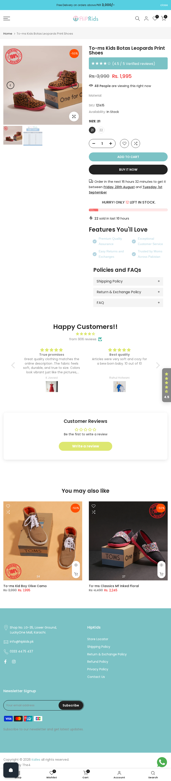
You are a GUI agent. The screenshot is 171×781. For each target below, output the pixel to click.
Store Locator (97, 639)
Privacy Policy (97, 669)
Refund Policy (97, 662)
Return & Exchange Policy (119, 292)
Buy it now (128, 169)
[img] (85, 334)
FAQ (100, 302)
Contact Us (96, 677)
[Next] (75, 85)
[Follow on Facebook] (5, 661)
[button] (14, 365)
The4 (26, 765)
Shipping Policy (110, 281)
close (7, 5)
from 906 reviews (82, 339)
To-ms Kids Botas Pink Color (28, 586)
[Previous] (10, 85)
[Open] (10, 770)
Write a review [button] (85, 446)
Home (7, 33)
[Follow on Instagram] (14, 661)
